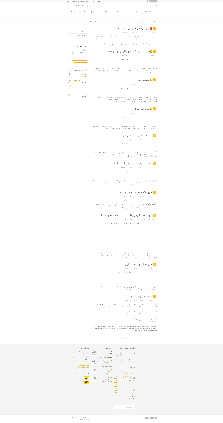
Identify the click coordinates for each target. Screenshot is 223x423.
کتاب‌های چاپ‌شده (89, 11)
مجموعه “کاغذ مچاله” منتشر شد (138, 135)
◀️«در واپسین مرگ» (143, 108)
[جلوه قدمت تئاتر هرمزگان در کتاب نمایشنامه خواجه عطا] (136, 248)
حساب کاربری (86, 417)
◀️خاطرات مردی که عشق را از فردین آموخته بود (130, 51)
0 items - (75, 1)
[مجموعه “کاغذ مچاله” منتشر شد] (125, 147)
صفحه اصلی (72, 11)
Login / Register (84, 1)
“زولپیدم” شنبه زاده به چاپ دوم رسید (135, 192)
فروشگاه (105, 11)
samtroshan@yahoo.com (80, 62)
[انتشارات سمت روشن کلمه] (149, 6)
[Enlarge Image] (101, 36)
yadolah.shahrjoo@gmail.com (79, 60)
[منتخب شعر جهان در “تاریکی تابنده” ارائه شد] (126, 176)
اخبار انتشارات (133, 32)
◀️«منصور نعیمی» (144, 79)
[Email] (150, 1)
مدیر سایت (142, 32)
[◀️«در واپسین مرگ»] (126, 121)
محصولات (69, 417)
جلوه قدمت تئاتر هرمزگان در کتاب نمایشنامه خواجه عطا (127, 215)
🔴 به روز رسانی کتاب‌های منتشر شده (135, 28)
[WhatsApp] (156, 1)
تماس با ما (98, 1)
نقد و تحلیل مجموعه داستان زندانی (136, 264)
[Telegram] (154, 1)
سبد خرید (92, 1)
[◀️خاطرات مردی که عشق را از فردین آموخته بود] (126, 64)
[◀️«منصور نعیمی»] (126, 92)
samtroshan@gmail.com (83, 367)
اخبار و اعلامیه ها (120, 11)
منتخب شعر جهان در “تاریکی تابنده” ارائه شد (132, 163)
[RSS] (147, 1)
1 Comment (124, 32)
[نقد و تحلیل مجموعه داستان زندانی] (128, 282)
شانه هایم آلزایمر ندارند (142, 296)
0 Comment (124, 55)
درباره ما (134, 11)
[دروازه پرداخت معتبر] (86, 383)
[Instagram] (152, 1)
